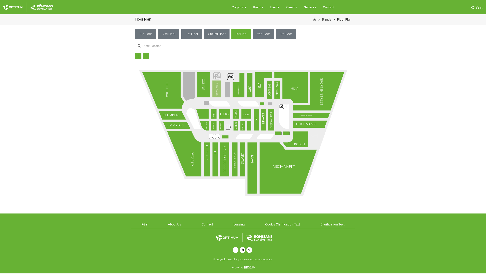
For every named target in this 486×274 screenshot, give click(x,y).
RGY (144, 224)
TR (481, 8)
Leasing (239, 224)
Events (274, 7)
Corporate (239, 7)
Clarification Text (332, 224)
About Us (174, 224)
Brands (258, 7)
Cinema (291, 7)
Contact (328, 7)
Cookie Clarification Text (282, 224)
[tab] (145, 34)
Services (310, 7)
